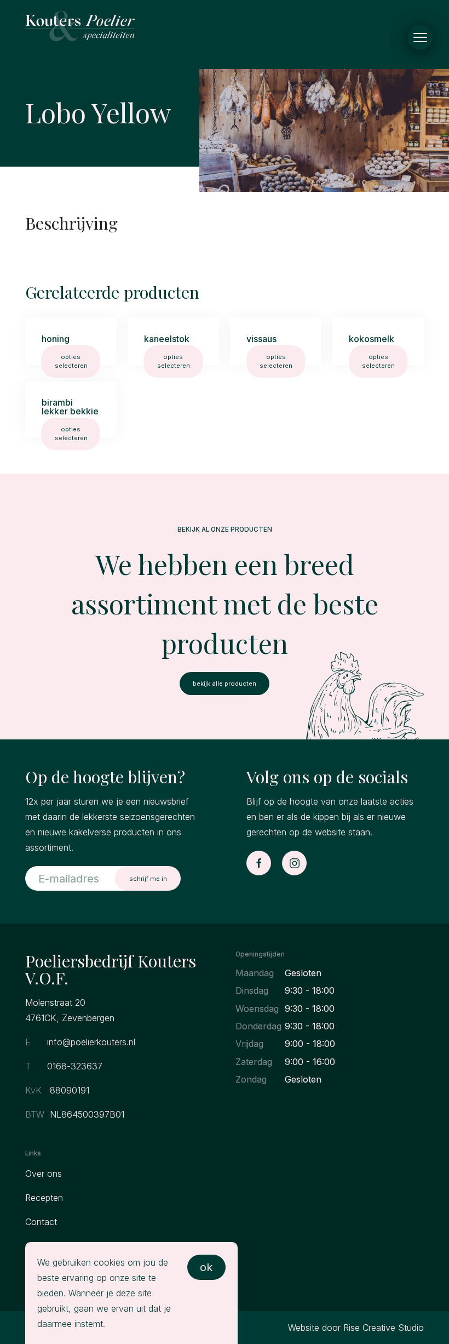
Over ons (43, 1173)
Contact (41, 1221)
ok (206, 1267)
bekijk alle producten (224, 683)
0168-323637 (74, 1066)
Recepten (44, 1197)
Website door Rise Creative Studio (356, 1327)
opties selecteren (71, 361)
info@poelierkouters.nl (91, 1042)
